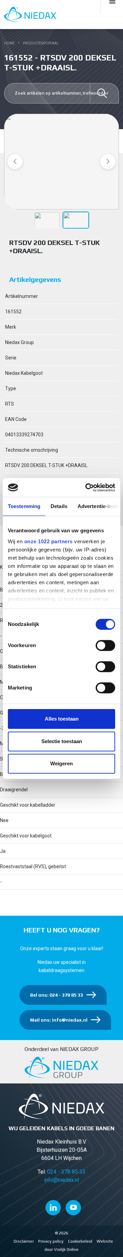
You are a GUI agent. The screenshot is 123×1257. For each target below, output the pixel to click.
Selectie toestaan (61, 741)
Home (9, 43)
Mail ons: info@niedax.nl (58, 1020)
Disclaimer (24, 1241)
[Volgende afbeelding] (107, 161)
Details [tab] (59, 506)
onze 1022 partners (48, 541)
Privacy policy (51, 1241)
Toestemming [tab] (24, 506)
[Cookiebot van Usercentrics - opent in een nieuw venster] (86, 487)
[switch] (105, 645)
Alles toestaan (62, 719)
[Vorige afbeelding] (15, 161)
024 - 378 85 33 (66, 1172)
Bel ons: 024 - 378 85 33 (56, 995)
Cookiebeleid (80, 1241)
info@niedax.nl (61, 1180)
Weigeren (61, 763)
